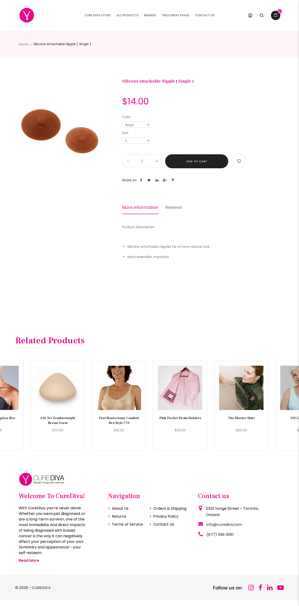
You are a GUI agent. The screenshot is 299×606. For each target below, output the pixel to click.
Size (125, 133)
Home (23, 44)
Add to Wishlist (238, 161)
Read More (29, 560)
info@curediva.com (224, 524)
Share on (129, 180)
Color (126, 117)
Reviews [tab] (173, 207)
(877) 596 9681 (220, 534)
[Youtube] (280, 587)
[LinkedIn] (270, 587)
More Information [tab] (140, 207)
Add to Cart (196, 161)
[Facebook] (260, 587)
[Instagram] (251, 587)
